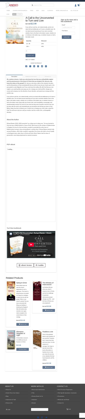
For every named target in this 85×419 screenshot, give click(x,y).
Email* (63, 25)
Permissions (61, 396)
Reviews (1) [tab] (48, 76)
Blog (7, 396)
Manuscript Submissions (38, 389)
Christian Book (22, 349)
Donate (34, 403)
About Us (8, 389)
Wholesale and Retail (63, 399)
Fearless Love (47, 332)
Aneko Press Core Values (12, 393)
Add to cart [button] (23, 324)
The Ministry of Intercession (47, 283)
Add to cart (30, 55)
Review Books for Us (37, 396)
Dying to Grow (21, 283)
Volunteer (34, 399)
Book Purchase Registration (65, 389)
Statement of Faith (11, 399)
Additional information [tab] (31, 76)
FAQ (33, 393)
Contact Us (61, 403)
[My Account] (75, 5)
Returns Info (9, 403)
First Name (65, 30)
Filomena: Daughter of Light (20, 333)
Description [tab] (14, 76)
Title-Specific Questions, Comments (67, 393)
